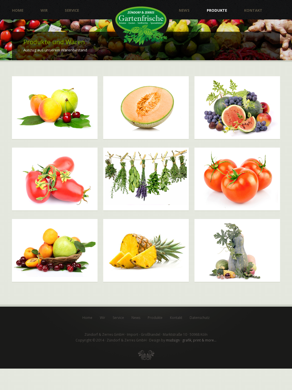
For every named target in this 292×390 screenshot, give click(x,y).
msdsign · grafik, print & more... (191, 340)
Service (72, 10)
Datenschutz (200, 317)
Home (17, 10)
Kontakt (253, 10)
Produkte (217, 10)
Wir (44, 10)
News (184, 10)
